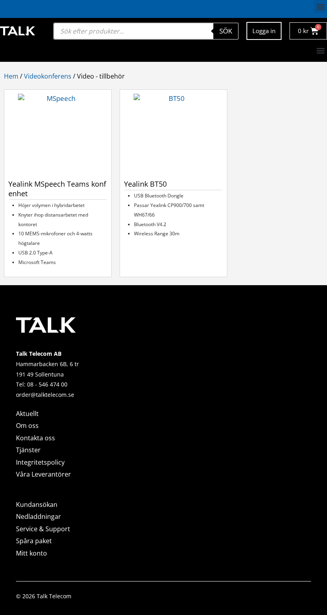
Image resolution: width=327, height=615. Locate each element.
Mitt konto (31, 553)
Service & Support (43, 528)
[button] (320, 6)
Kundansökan (36, 504)
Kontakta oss (35, 438)
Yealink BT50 (145, 184)
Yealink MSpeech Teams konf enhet (57, 188)
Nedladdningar (38, 516)
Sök (225, 30)
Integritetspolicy (40, 462)
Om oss (27, 425)
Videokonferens (47, 76)
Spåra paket (34, 540)
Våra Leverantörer (43, 474)
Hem (11, 76)
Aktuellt (27, 413)
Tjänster (28, 449)
